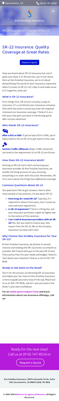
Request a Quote (29, 62)
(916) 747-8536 (48, 3)
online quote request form (24, 291)
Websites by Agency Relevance (30, 394)
